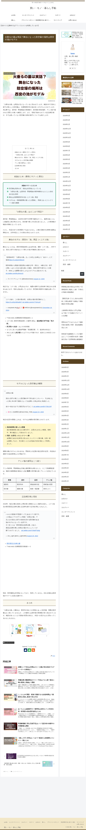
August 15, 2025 (38, 412)
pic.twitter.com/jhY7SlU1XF (42, 406)
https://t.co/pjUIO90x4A (16, 260)
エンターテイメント (9, 642)
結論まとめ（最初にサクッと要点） (25, 152)
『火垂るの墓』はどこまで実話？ (25, 155)
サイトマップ (80, 822)
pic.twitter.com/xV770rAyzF (31, 302)
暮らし (44, 822)
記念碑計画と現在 (20, 165)
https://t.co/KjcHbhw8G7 (14, 302)
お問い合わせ (80, 824)
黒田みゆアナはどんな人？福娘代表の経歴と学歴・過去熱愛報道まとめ (72, 324)
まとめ (17, 168)
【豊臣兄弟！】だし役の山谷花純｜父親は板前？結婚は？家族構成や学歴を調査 (72, 301)
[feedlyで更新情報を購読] (29, 650)
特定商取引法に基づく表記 (68, 822)
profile (5, 822)
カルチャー (24, 822)
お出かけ (38, 822)
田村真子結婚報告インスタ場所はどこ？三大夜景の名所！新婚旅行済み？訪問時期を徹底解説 (72, 336)
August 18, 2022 (32, 536)
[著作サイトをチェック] (25, 650)
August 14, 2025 (39, 279)
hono (73, 53)
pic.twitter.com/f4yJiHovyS (14, 273)
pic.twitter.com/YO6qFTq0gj (30, 530)
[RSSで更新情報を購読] (33, 650)
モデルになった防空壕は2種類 (24, 160)
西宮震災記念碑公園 (13, 543)
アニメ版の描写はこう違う (23, 163)
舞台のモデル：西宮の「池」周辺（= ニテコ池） (29, 157)
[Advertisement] (29, 57)
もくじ (27, 148)
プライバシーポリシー (53, 822)
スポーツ (31, 822)
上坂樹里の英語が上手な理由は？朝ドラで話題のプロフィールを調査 (72, 313)
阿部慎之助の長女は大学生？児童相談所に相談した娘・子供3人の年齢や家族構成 (72, 289)
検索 (62, 271)
